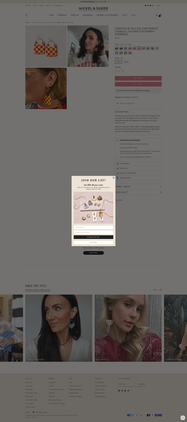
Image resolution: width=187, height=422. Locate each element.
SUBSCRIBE (93, 237)
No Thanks (93, 242)
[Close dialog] (114, 178)
